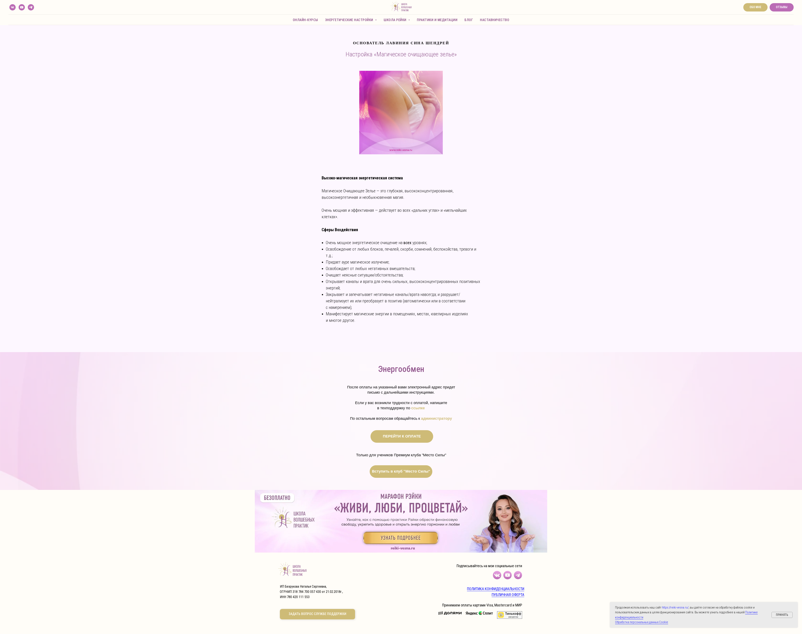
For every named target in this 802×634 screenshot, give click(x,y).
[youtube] (22, 7)
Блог (468, 20)
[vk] (12, 7)
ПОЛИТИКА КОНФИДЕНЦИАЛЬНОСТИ (495, 589)
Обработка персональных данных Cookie (641, 622)
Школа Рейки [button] (395, 20)
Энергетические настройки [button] (349, 20)
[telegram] (31, 7)
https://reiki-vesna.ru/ (675, 607)
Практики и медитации (437, 20)
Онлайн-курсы (305, 20)
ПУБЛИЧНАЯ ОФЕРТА (508, 594)
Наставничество (494, 20)
